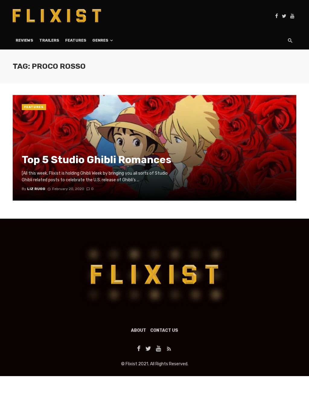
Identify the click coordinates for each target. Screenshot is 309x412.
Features (75, 40)
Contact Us (164, 330)
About (138, 330)
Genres (100, 40)
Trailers (49, 40)
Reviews (24, 40)
